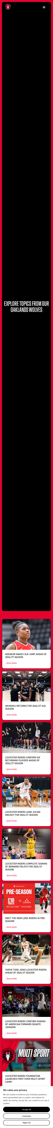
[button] (44, 7)
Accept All (26, 1109)
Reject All (26, 1123)
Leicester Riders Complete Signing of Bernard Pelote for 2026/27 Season (26, 866)
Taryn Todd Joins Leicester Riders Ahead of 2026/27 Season (26, 971)
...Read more (11, 663)
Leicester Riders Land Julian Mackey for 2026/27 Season (22, 813)
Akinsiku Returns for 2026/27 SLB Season (25, 707)
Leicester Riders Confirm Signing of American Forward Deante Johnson (25, 1024)
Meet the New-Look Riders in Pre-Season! (25, 920)
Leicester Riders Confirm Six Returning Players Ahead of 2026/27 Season (22, 760)
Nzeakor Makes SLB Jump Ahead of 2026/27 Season (26, 656)
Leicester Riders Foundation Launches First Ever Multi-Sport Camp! (25, 1078)
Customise (26, 1116)
